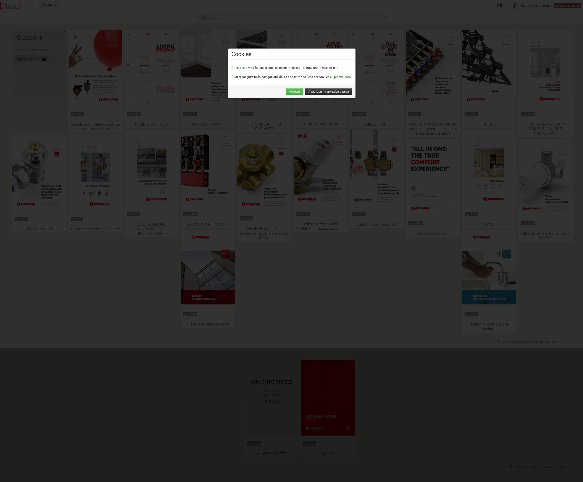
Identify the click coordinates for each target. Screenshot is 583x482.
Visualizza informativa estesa (328, 91)
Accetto (294, 91)
